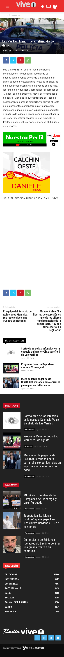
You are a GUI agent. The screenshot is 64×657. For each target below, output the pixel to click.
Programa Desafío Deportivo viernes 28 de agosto (37, 365)
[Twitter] (13, 60)
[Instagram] (44, 637)
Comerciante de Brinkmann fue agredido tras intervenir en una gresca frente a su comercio (42, 545)
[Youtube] (58, 637)
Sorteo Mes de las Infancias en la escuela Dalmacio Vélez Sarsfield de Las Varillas (40, 351)
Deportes (28, 446)
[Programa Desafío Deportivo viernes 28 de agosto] (11, 368)
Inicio (4, 15)
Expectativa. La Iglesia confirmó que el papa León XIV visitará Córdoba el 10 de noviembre (41, 521)
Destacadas (14, 15)
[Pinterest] (20, 60)
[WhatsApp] (28, 60)
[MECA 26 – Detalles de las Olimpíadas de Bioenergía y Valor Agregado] (12, 500)
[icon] (42, 7)
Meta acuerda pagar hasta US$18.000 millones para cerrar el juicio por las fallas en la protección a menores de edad (42, 462)
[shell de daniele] (32, 172)
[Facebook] (6, 60)
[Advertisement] (32, 244)
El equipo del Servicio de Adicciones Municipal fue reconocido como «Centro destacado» (17, 316)
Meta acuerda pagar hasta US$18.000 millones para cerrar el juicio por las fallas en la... (40, 382)
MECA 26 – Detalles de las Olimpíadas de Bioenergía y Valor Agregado (40, 498)
